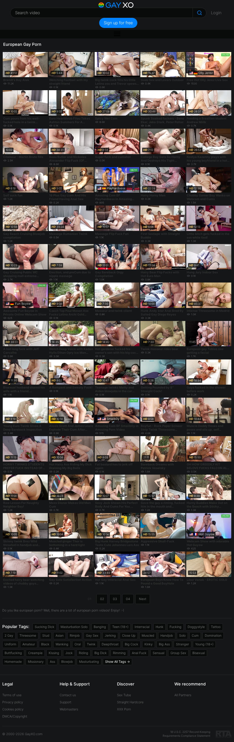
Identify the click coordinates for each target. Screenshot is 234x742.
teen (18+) (120, 627)
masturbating (89, 661)
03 (115, 599)
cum (195, 635)
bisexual (198, 653)
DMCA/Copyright (14, 716)
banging (100, 627)
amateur (28, 644)
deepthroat (110, 644)
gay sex (92, 635)
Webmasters (69, 709)
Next (142, 599)
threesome (27, 635)
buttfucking (13, 653)
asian (60, 635)
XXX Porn (124, 709)
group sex (178, 653)
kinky (148, 644)
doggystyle (196, 627)
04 (128, 599)
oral (77, 644)
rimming (119, 653)
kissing (54, 653)
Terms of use (11, 695)
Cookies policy (13, 709)
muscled (148, 635)
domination (213, 635)
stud (45, 635)
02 (102, 599)
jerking (110, 635)
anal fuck (139, 653)
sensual (158, 653)
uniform (10, 644)
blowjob (67, 661)
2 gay (9, 635)
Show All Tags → (117, 661)
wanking (62, 644)
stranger (182, 644)
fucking (175, 627)
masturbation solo (74, 627)
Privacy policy (12, 702)
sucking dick (44, 627)
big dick (100, 653)
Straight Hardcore (130, 702)
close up (129, 635)
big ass (164, 644)
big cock (131, 644)
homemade (13, 661)
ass (52, 661)
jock (69, 653)
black (45, 644)
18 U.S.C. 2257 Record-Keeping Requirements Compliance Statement (186, 733)
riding (83, 653)
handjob (166, 635)
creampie (35, 653)
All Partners (182, 695)
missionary (36, 661)
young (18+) (204, 644)
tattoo (216, 627)
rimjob (75, 635)
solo (182, 635)
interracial (142, 627)
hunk (159, 627)
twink (91, 644)
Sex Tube (124, 695)
